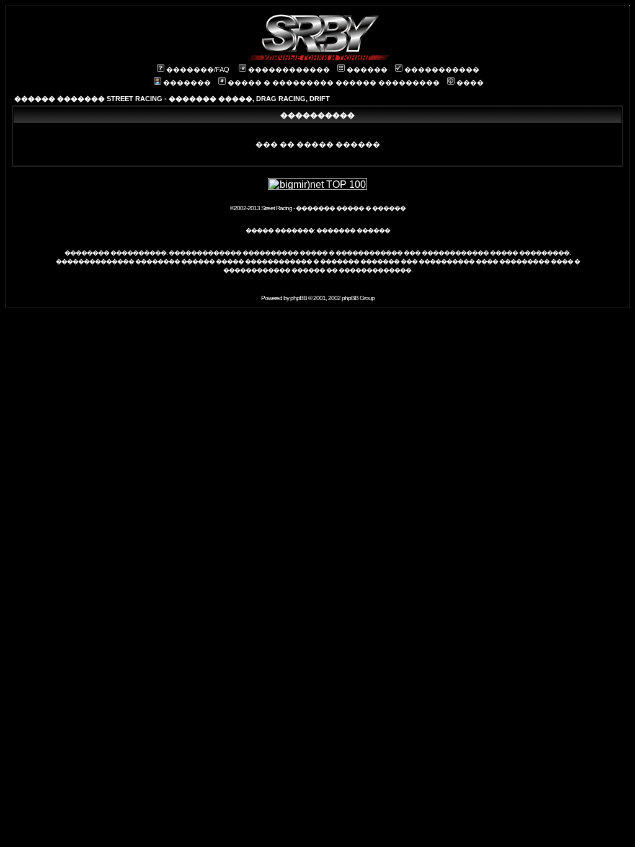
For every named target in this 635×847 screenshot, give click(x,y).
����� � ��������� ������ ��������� (334, 82)
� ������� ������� (356, 261)
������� (187, 82)
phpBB (298, 298)
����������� (441, 69)
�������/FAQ (197, 69)
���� (470, 82)
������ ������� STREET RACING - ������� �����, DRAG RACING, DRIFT (172, 98)
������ (367, 69)
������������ (289, 69)
